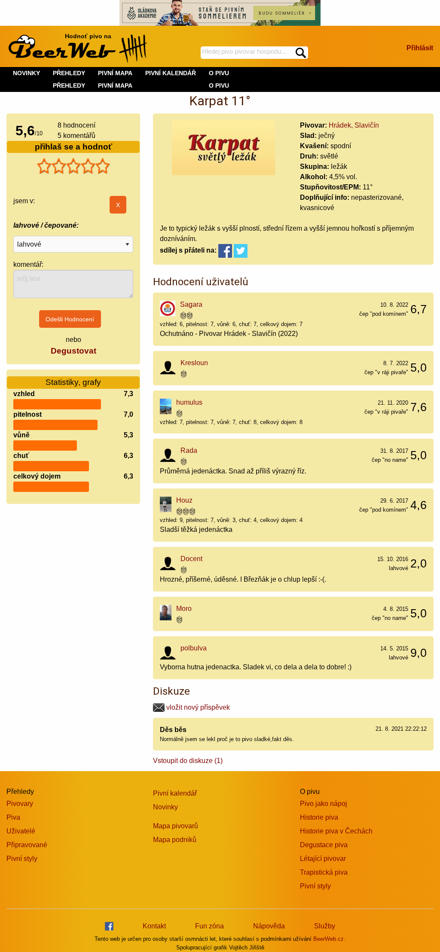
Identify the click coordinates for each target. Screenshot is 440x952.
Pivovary (19, 803)
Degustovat (73, 350)
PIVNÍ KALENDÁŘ (170, 73)
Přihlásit (419, 48)
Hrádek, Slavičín (354, 125)
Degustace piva (324, 844)
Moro (184, 608)
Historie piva (319, 817)
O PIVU (219, 85)
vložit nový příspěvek (197, 707)
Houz (184, 500)
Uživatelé (20, 831)
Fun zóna (209, 926)
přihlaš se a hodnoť (73, 146)
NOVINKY (26, 73)
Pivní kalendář (175, 793)
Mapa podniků (174, 839)
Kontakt (154, 926)
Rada (188, 450)
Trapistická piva (324, 872)
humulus (189, 402)
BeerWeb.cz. (329, 939)
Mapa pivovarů (175, 826)
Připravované (26, 844)
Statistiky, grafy (73, 382)
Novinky (165, 807)
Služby (324, 926)
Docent (191, 558)
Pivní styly (21, 858)
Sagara (191, 304)
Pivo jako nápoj (323, 803)
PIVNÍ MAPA (115, 85)
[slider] (73, 166)
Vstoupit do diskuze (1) (188, 760)
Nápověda (269, 926)
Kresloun (194, 362)
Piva (13, 817)
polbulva (193, 648)
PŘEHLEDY (69, 85)
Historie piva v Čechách (336, 831)
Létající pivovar (323, 858)
